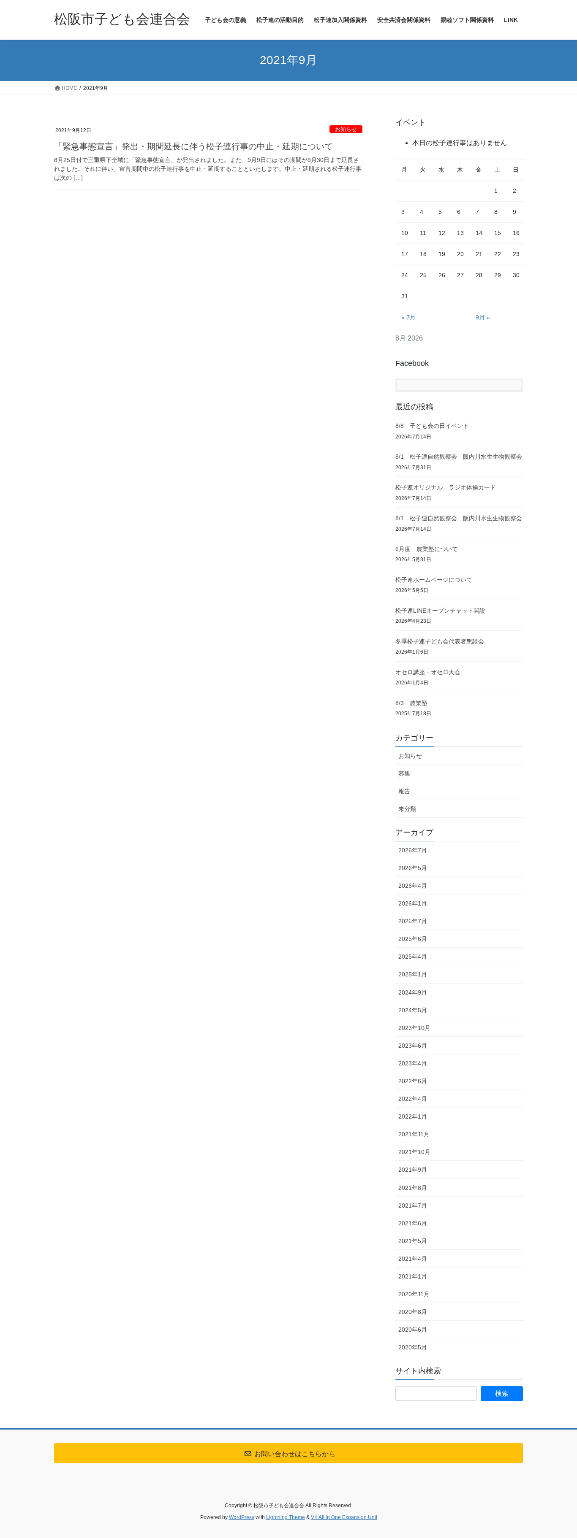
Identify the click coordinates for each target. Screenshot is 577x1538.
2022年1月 (412, 1116)
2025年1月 (412, 974)
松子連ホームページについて (433, 579)
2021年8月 (412, 1187)
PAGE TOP (556, 1484)
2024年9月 (412, 992)
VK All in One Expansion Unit (344, 1517)
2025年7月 (412, 921)
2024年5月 (412, 1010)
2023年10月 (414, 1027)
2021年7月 (412, 1205)
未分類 (407, 808)
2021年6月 (412, 1223)
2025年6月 (412, 938)
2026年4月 (412, 885)
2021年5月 (412, 1241)
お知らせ (346, 129)
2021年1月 (412, 1276)
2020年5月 (412, 1347)
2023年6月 (412, 1045)
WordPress (241, 1517)
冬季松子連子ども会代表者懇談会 (439, 641)
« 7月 (408, 317)
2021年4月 (412, 1258)
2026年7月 (412, 850)
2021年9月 (412, 1169)
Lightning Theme (285, 1517)
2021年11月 (414, 1134)
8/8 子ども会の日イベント (432, 425)
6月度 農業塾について (426, 549)
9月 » (483, 317)
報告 (404, 791)
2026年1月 (412, 903)
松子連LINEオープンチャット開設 (440, 610)
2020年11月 (414, 1294)
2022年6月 (412, 1081)
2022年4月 (412, 1098)
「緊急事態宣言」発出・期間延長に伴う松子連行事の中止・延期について (193, 146)
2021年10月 (414, 1152)
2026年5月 (412, 868)
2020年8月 (412, 1311)
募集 (404, 773)
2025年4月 (412, 956)
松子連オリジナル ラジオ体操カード (445, 487)
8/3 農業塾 (411, 703)
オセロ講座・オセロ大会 (427, 672)
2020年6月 (412, 1329)
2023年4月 (412, 1063)
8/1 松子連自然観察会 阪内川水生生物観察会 (458, 456)
